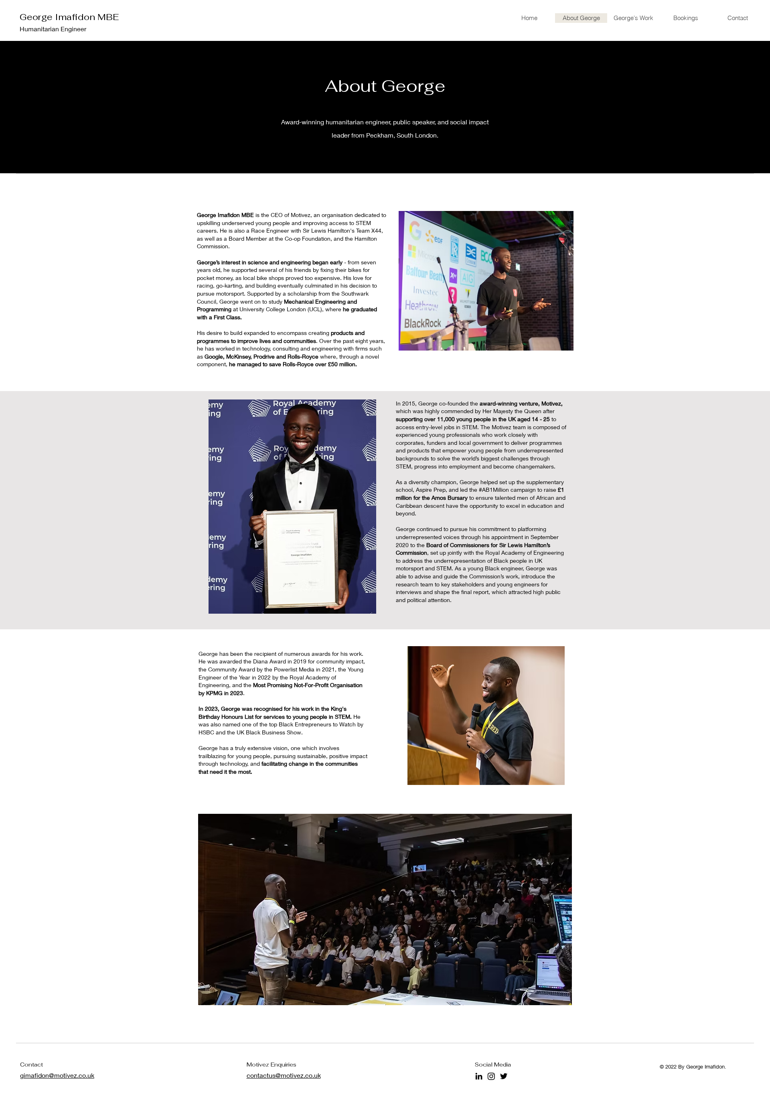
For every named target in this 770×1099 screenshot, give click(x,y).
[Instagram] (491, 1076)
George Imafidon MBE (69, 16)
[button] (385, 909)
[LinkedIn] (479, 1076)
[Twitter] (504, 1076)
